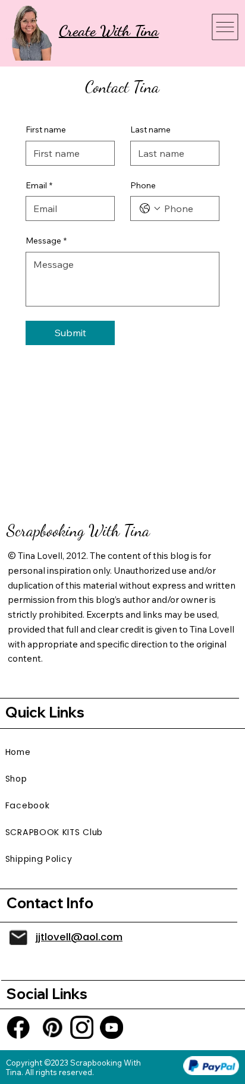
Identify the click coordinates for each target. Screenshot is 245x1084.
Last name (150, 129)
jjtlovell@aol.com (79, 937)
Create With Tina (109, 30)
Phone (143, 185)
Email (39, 185)
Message (46, 240)
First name (46, 129)
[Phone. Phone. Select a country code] (150, 208)
